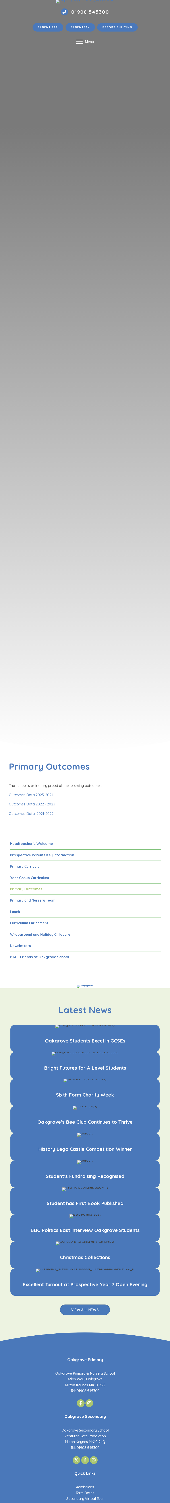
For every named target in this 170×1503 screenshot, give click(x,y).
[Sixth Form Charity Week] (85, 1092)
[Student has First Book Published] (85, 1201)
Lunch (15, 912)
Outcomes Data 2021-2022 (31, 813)
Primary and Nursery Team (32, 900)
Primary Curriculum (26, 866)
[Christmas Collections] (85, 1255)
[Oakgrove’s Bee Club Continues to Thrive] (85, 1119)
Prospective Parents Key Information (42, 855)
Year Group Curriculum (29, 878)
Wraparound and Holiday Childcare (40, 934)
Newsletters (20, 945)
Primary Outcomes (26, 889)
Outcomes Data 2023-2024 (31, 795)
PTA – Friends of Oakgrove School (39, 957)
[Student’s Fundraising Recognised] (85, 1173)
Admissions (85, 1487)
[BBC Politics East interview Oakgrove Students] (85, 1227)
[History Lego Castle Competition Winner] (85, 1146)
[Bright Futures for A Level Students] (85, 1065)
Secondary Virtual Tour (85, 1498)
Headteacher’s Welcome (31, 843)
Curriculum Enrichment (29, 923)
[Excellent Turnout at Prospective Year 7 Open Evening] (85, 1282)
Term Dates (85, 1493)
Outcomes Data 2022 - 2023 (32, 804)
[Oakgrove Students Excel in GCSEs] (85, 1038)
